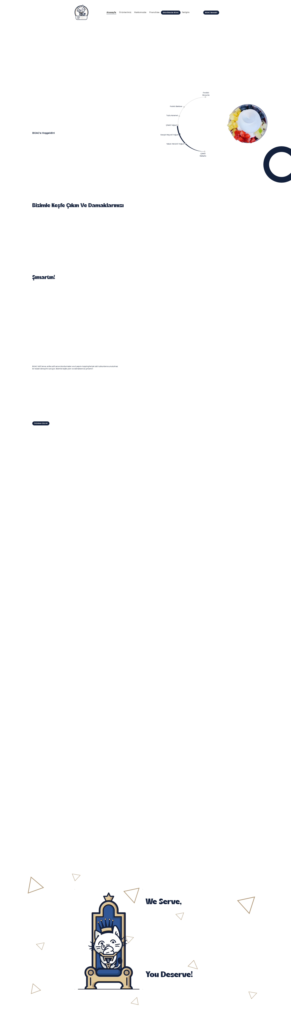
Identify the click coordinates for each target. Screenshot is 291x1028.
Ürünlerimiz (125, 12)
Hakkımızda (140, 12)
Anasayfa (111, 12)
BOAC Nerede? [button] (211, 12)
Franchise (154, 12)
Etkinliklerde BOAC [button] (171, 12)
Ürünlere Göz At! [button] (41, 423)
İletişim (186, 12)
